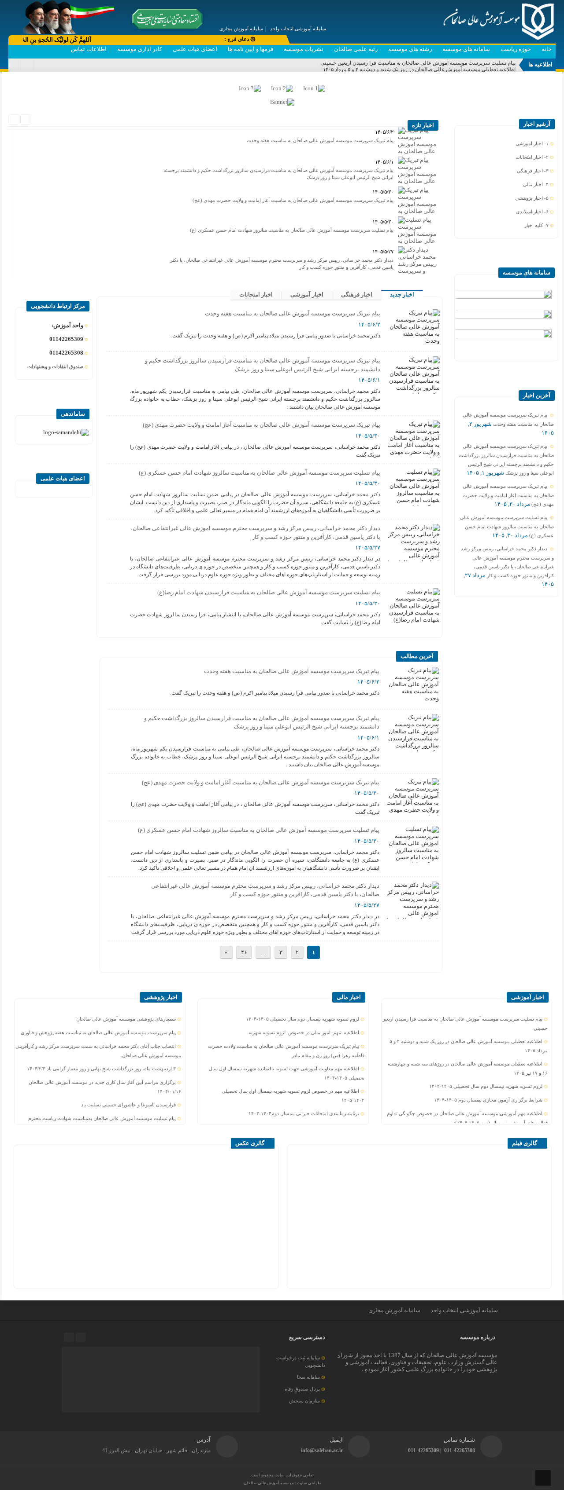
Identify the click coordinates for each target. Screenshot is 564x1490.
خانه (547, 49)
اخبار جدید (402, 294)
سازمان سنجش (304, 1400)
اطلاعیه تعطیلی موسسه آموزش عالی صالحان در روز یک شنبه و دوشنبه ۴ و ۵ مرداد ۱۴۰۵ (419, 69)
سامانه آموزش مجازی (394, 1310)
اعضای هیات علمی (195, 49)
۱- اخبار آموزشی (532, 143)
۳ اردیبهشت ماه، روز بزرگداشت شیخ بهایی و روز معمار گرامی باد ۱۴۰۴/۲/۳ (101, 1068)
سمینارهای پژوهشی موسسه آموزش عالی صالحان (126, 1018)
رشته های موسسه (410, 49)
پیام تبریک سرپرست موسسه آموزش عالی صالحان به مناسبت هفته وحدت (320, 140)
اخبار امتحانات (256, 294)
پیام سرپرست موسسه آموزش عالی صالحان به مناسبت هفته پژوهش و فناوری (98, 1032)
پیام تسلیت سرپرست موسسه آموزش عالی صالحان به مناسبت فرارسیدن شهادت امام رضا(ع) (268, 592)
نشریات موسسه (303, 49)
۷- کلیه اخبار (536, 225)
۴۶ (244, 952)
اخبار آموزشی (306, 294)
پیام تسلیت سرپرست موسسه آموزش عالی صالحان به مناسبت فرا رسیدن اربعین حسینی (418, 63)
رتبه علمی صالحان (356, 49)
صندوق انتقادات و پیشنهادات (55, 366)
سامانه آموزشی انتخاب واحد (464, 1310)
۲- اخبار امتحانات (532, 157)
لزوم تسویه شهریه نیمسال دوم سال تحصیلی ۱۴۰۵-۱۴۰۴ (485, 1086)
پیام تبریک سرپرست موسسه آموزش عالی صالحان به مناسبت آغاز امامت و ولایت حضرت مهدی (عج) (293, 200)
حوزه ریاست (516, 49)
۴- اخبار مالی (536, 184)
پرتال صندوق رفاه (302, 1388)
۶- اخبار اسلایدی (532, 211)
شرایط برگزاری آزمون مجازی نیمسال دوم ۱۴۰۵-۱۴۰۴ (488, 1099)
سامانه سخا (308, 1377)
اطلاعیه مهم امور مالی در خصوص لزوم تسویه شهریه (304, 1032)
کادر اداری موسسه (139, 49)
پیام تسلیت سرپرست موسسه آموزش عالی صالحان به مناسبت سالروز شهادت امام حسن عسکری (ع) (291, 230)
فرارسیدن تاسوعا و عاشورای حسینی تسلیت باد (128, 1104)
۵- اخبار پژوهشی (532, 198)
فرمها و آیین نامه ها (250, 49)
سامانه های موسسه (466, 49)
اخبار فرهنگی (356, 294)
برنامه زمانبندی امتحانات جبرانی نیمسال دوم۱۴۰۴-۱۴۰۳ (304, 1113)
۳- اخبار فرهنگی (533, 170)
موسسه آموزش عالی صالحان (269, 1483)
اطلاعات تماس (89, 49)
